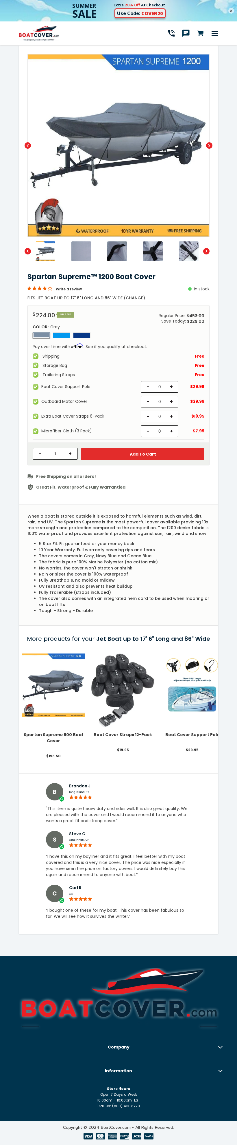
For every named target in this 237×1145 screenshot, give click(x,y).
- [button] (40, 454)
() (134, 298)
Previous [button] (28, 145)
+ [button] (70, 454)
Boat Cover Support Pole (192, 735)
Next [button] (209, 145)
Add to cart (143, 454)
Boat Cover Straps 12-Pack (123, 735)
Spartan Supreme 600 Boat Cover (54, 738)
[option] (118, 145)
